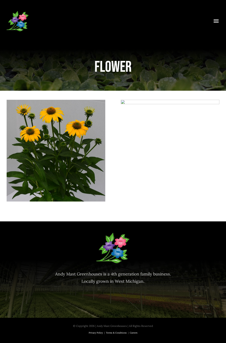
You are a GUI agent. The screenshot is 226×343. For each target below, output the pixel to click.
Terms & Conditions (116, 332)
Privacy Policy (96, 332)
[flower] (56, 151)
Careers (133, 332)
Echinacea (55, 145)
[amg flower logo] (18, 13)
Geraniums (170, 125)
